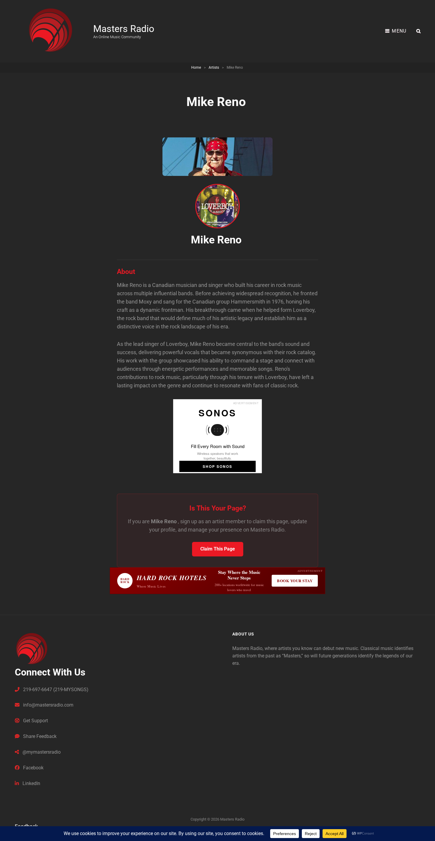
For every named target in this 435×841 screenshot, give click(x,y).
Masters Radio (123, 28)
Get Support (35, 720)
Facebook (33, 768)
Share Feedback (39, 736)
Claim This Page (217, 549)
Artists (214, 67)
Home (196, 67)
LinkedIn (30, 783)
